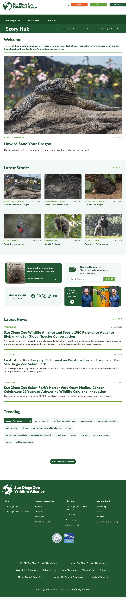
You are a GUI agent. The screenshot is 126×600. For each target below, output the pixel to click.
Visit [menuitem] (98, 4)
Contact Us (105, 570)
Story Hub (18, 29)
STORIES (7, 137)
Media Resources (89, 29)
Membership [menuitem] (117, 4)
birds (25, 428)
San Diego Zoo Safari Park (64, 421)
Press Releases (74, 29)
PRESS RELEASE (10, 327)
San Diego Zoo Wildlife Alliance (47, 428)
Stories (55, 29)
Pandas (84, 435)
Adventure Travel (73, 524)
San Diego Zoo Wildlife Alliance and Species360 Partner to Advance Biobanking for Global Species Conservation (59, 334)
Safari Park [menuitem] (33, 20)
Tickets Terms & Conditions (30, 577)
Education (39, 516)
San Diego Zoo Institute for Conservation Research (28, 435)
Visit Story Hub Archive (63, 461)
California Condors (24, 442)
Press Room (70, 519)
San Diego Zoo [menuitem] (13, 20)
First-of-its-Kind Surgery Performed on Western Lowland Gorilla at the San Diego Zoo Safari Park (61, 362)
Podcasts (39, 511)
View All (117, 167)
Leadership (101, 506)
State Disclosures (69, 570)
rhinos (68, 428)
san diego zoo (41, 421)
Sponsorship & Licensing (107, 521)
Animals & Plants (43, 521)
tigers (8, 442)
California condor (101, 435)
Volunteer (100, 516)
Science (63, 29)
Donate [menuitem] (79, 4)
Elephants (61, 435)
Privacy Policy (49, 570)
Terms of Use (88, 570)
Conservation (18, 137)
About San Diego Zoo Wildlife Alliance (88, 563)
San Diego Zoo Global (107, 421)
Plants (73, 435)
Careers (99, 511)
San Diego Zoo (11, 506)
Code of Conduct (100, 577)
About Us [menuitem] (51, 20)
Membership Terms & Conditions (67, 577)
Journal (15, 241)
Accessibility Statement (27, 570)
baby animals (12, 428)
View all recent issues (35, 278)
